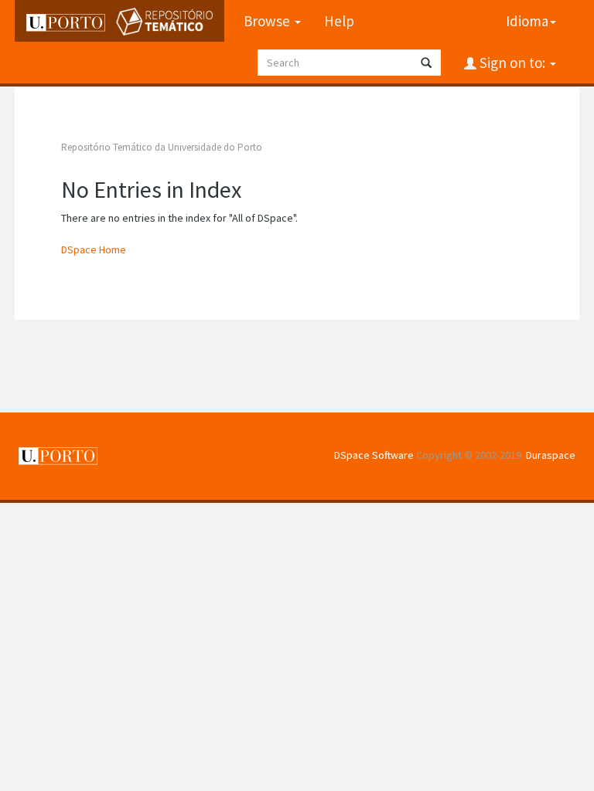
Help (339, 21)
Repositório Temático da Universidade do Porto (161, 147)
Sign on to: (512, 62)
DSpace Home (93, 249)
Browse (268, 21)
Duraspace (550, 455)
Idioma (527, 21)
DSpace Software (374, 455)
